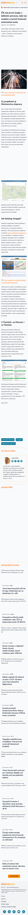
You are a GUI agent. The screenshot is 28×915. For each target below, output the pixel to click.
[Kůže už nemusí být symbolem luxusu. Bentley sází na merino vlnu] (14, 852)
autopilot (19, 440)
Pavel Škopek (5, 585)
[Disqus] (14, 510)
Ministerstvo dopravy (8, 443)
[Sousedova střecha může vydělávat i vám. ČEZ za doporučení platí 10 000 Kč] (14, 605)
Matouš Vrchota (6, 614)
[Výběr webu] (17, 3)
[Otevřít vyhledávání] (22, 3)
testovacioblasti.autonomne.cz (16, 233)
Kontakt (3, 901)
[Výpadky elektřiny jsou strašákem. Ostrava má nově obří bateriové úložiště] (14, 727)
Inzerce (3, 899)
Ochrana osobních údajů (8, 907)
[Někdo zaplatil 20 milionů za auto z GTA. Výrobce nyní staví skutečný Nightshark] (14, 665)
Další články (14, 876)
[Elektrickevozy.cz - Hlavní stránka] (8, 3)
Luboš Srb (3, 25)
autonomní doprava (8, 440)
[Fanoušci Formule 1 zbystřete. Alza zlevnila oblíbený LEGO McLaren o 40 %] (14, 789)
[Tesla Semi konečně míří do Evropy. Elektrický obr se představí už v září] (14, 576)
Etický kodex (5, 904)
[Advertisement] (14, 53)
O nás (3, 896)
